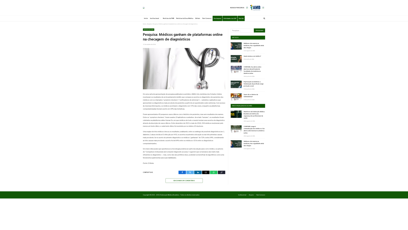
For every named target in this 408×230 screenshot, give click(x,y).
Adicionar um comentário (184, 180)
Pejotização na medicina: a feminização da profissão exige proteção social (254, 84)
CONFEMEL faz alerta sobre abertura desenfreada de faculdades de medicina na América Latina (252, 70)
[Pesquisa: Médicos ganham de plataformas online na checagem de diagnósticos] (184, 68)
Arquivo (149, 24)
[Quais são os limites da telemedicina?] (236, 97)
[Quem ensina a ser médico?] (236, 58)
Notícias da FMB (168, 18)
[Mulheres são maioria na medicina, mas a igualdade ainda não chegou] (236, 46)
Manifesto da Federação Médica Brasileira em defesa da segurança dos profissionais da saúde (254, 115)
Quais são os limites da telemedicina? (251, 96)
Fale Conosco (206, 18)
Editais (197, 18)
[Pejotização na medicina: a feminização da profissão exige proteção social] (236, 84)
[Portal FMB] (144, 8)
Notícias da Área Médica (184, 18)
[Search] (264, 18)
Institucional (154, 18)
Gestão (241, 18)
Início (146, 18)
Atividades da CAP (230, 18)
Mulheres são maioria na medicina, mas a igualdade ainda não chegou (254, 45)
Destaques (217, 18)
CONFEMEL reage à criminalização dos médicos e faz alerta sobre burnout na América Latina (254, 130)
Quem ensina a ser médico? (252, 56)
